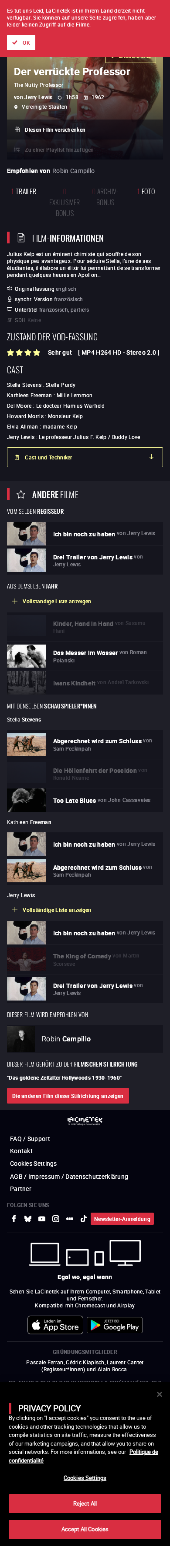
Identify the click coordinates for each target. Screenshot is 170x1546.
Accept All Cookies (85, 1529)
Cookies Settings (85, 1478)
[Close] (159, 1394)
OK (26, 42)
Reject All (85, 1503)
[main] (85, 1464)
